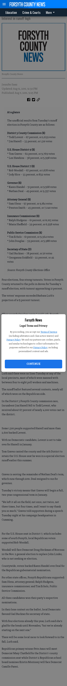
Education (11, 12)
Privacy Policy (13, 339)
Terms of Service (49, 331)
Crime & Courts (31, 12)
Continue (33, 364)
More (49, 12)
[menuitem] (51, 12)
